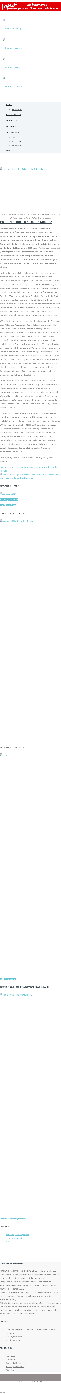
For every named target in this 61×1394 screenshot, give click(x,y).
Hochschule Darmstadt (14, 467)
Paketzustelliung (38, 467)
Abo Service (12, 132)
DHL (2, 467)
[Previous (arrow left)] (1, 1392)
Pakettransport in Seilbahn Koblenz (26, 222)
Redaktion (11, 120)
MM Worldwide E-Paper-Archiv (13, 1219)
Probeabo (16, 141)
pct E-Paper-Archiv (8, 979)
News (9, 105)
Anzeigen (11, 126)
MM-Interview (13, 114)
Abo (14, 137)
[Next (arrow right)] (4, 1392)
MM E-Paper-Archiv (8, 505)
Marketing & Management (17, 1234)
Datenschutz (11, 1359)
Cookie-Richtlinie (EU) (15, 1363)
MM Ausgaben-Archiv (9, 499)
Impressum (11, 1356)
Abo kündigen (12, 1370)
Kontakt (10, 150)
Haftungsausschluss (15, 1366)
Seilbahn (49, 467)
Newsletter (17, 109)
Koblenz (27, 467)
